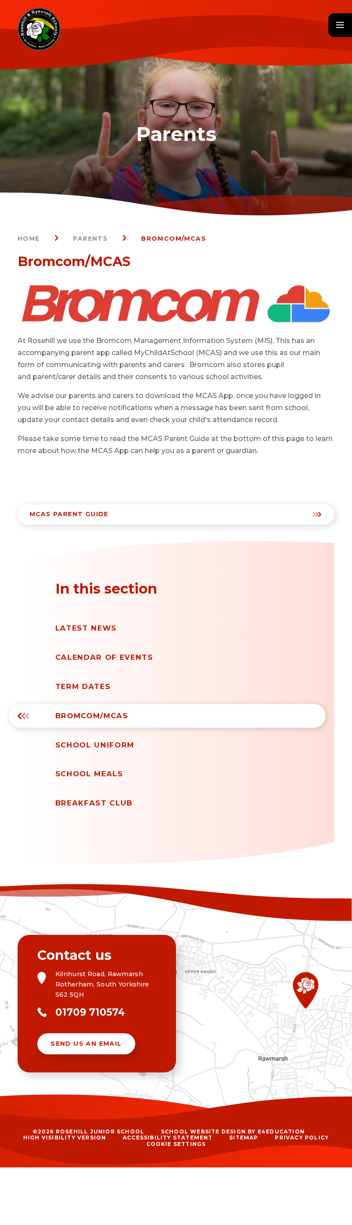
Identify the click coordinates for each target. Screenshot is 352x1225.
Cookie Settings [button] (176, 1144)
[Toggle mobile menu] (340, 25)
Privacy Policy (302, 1137)
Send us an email (86, 1043)
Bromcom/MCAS (173, 238)
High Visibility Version (64, 1137)
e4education (281, 1131)
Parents (90, 238)
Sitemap (243, 1137)
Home (29, 238)
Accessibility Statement (168, 1137)
